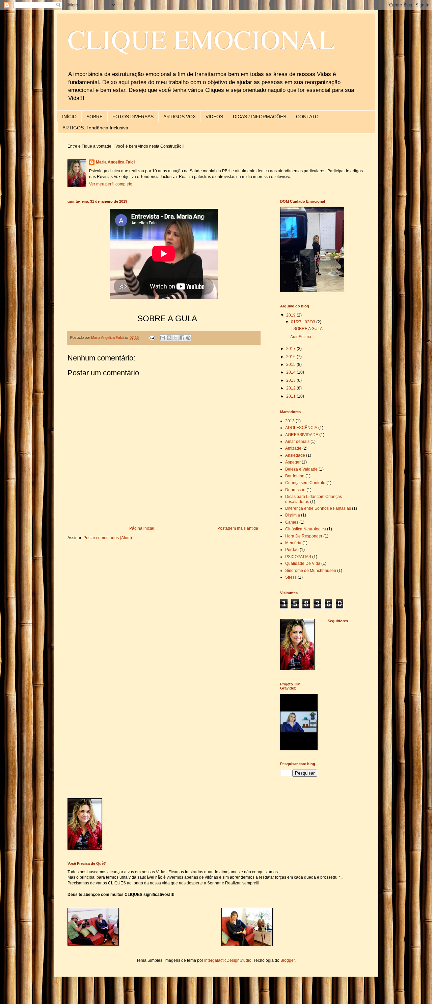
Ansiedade (295, 455)
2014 (291, 372)
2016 (291, 356)
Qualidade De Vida (302, 563)
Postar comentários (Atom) (107, 537)
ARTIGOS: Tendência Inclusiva (95, 127)
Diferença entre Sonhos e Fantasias (318, 508)
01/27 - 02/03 (303, 322)
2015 (291, 364)
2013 (291, 380)
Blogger (287, 960)
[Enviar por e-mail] (162, 337)
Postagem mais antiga (237, 528)
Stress (291, 577)
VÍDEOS (214, 116)
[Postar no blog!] (169, 337)
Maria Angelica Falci (115, 162)
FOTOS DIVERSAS (133, 116)
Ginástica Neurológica (305, 529)
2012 (291, 388)
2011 (291, 396)
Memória (293, 543)
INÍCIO (69, 116)
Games (291, 522)
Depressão (295, 489)
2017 (291, 348)
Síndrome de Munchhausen (310, 570)
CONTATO (307, 116)
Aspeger (293, 462)
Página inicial (141, 528)
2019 (291, 315)
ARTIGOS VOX (179, 116)
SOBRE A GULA (306, 328)
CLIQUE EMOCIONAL (201, 39)
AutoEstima (300, 336)
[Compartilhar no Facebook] (182, 337)
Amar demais (297, 441)
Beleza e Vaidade (301, 469)
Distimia (292, 515)
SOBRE (94, 116)
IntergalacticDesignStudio (227, 960)
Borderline (294, 476)
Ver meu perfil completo (110, 184)
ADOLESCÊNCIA (301, 427)
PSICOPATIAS (298, 556)
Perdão (292, 549)
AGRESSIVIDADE (301, 434)
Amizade (293, 448)
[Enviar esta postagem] (151, 337)
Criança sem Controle (305, 482)
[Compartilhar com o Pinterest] (188, 337)
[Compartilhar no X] (175, 337)
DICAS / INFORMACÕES (259, 116)
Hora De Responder (303, 536)
